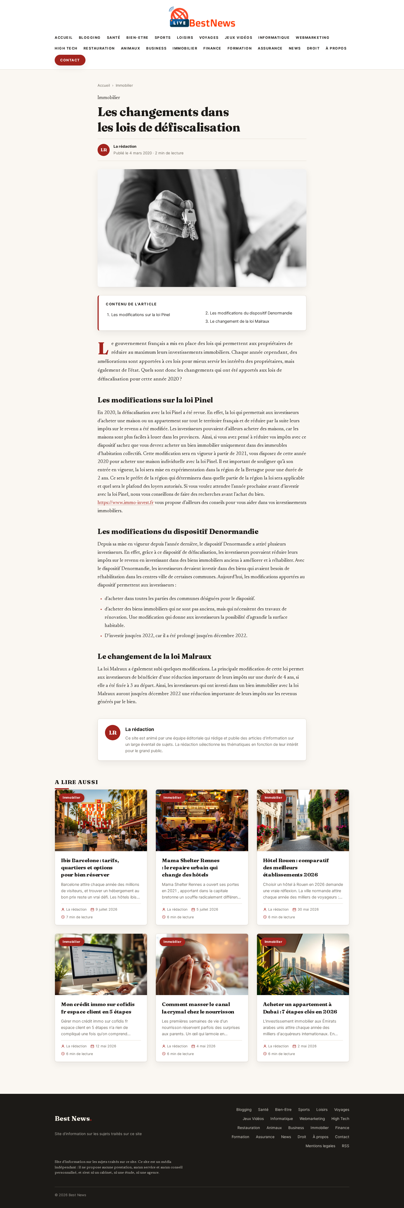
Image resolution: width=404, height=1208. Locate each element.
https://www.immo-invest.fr (126, 502)
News (295, 48)
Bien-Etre (137, 37)
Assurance (270, 48)
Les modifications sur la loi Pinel (140, 314)
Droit (313, 48)
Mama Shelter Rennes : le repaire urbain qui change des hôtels (190, 867)
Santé (114, 37)
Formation (240, 48)
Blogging (90, 37)
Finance (212, 48)
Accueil (64, 37)
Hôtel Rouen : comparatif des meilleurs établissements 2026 (296, 867)
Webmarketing (313, 37)
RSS (345, 1146)
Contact (70, 60)
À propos (336, 48)
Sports (163, 37)
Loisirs (185, 37)
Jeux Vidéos (239, 37)
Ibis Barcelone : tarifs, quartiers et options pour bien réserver (90, 867)
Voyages (209, 37)
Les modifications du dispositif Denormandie (251, 313)
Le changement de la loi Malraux (239, 321)
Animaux (130, 48)
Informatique (274, 37)
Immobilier (185, 48)
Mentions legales (320, 1146)
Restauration (99, 48)
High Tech (66, 48)
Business (156, 48)
